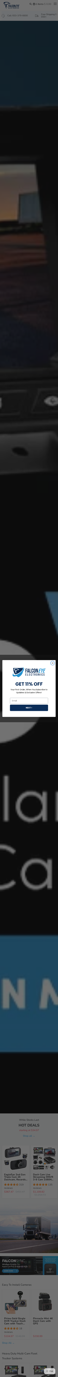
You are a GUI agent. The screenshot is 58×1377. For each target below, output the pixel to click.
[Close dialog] (53, 663)
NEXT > (29, 707)
